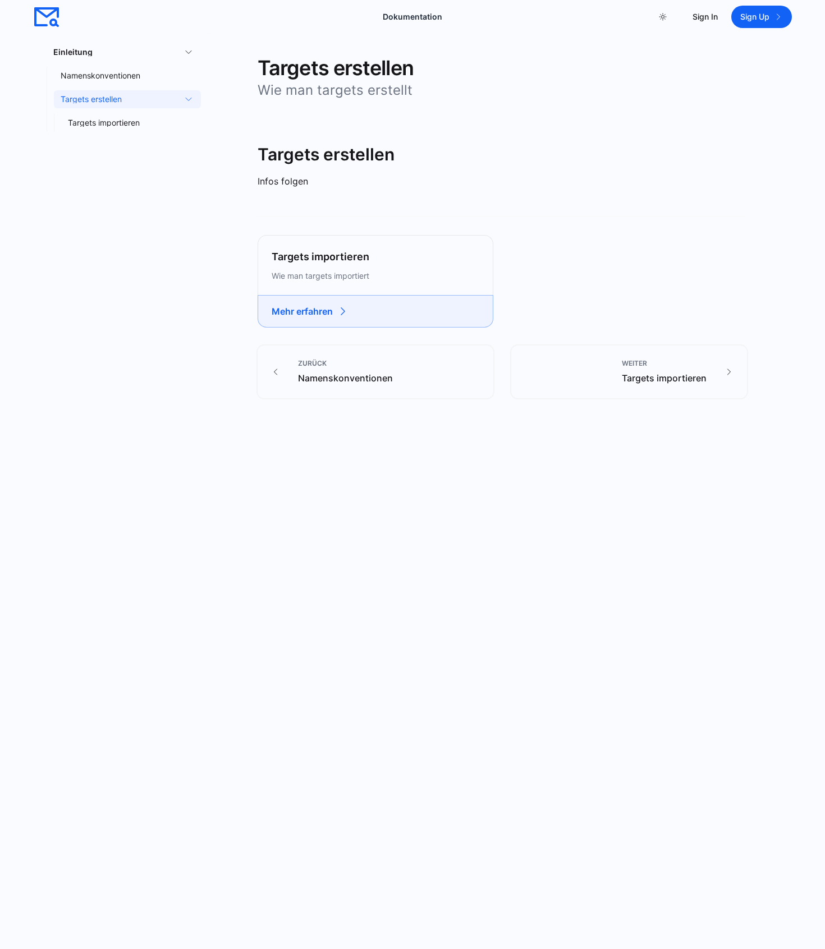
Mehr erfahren (302, 311)
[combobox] (663, 17)
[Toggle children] (187, 52)
